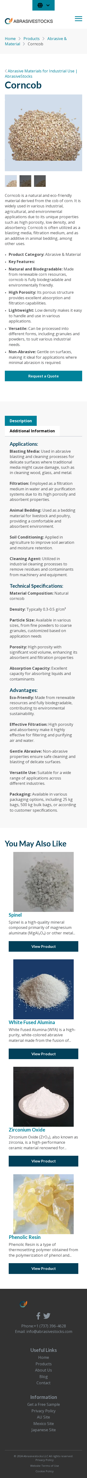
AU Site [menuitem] (43, 1417)
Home (11, 38)
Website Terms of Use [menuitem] (44, 1465)
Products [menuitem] (44, 1364)
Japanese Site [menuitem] (43, 1429)
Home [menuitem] (43, 1357)
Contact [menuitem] (43, 1382)
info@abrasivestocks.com (49, 1331)
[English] (43, 5)
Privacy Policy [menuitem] (43, 1410)
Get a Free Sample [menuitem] (43, 1404)
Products (32, 38)
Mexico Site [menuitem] (43, 1423)
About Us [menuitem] (43, 1370)
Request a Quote (43, 376)
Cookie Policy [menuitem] (45, 1471)
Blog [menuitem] (43, 1376)
